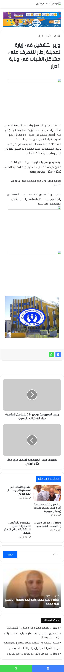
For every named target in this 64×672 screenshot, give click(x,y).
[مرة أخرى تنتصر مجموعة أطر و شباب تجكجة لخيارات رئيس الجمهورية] (47, 493)
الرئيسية (54, 36)
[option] (32, 588)
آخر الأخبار (43, 36)
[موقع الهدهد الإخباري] (48, 3)
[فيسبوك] (58, 354)
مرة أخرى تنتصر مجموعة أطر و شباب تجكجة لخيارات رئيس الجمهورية (47, 508)
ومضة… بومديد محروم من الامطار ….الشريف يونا (33, 628)
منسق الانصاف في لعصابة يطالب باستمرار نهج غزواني (19, 490)
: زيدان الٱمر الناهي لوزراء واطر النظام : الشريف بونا (33, 648)
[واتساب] (51, 354)
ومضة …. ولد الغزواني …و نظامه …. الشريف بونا (33, 654)
